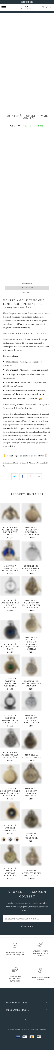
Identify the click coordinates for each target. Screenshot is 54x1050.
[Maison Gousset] (26, 9)
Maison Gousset (21, 1029)
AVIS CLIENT (27, 292)
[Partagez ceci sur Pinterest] (30, 476)
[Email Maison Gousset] (27, 1020)
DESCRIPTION (27, 288)
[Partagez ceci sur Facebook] (22, 476)
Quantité (27, 133)
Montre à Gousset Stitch (28, 418)
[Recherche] (44, 8)
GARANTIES (27, 283)
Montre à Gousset (20, 463)
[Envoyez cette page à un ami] (38, 476)
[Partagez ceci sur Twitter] (14, 476)
